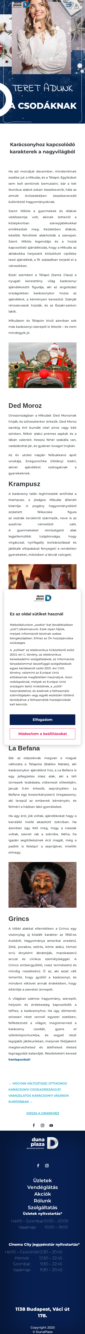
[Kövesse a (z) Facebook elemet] (33, 1125)
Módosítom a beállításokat (42, 734)
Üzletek (42, 1180)
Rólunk (42, 1201)
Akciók (42, 1194)
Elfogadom (43, 720)
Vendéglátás (42, 1187)
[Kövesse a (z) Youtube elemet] (51, 1125)
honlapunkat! (19, 1059)
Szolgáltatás (42, 1207)
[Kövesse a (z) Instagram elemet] (42, 1125)
